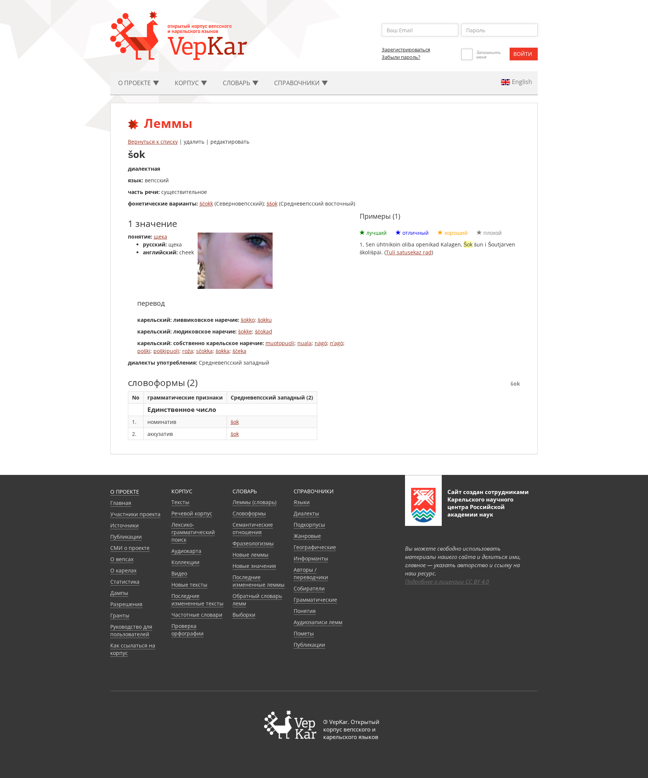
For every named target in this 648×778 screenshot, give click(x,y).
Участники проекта (135, 514)
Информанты (311, 558)
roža (187, 350)
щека (160, 236)
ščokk (206, 203)
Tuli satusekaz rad (409, 252)
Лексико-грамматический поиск (193, 532)
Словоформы (249, 513)
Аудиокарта (186, 550)
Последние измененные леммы (258, 581)
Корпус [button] (187, 83)
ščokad (263, 331)
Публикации (126, 536)
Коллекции (185, 562)
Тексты (180, 502)
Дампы (119, 592)
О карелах (123, 570)
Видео (179, 573)
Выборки (243, 614)
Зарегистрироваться (406, 49)
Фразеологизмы (253, 543)
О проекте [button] (135, 83)
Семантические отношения (252, 528)
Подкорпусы (309, 524)
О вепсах (122, 559)
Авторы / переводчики (311, 573)
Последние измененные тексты (197, 599)
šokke (245, 331)
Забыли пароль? (401, 57)
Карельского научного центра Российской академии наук (480, 507)
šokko (248, 319)
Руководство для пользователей (131, 630)
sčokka (204, 350)
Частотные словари (196, 614)
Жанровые (307, 535)
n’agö (336, 343)
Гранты (119, 615)
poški (143, 350)
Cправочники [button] (297, 83)
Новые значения (254, 565)
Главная (120, 502)
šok (235, 421)
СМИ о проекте (130, 547)
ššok (272, 203)
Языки (302, 502)
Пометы (304, 633)
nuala (304, 343)
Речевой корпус (191, 513)
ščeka (239, 350)
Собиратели (309, 588)
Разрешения (126, 604)
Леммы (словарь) (254, 502)
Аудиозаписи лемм (318, 622)
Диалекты (306, 513)
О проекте (124, 491)
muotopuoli (280, 343)
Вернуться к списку (153, 141)
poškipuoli (166, 350)
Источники (124, 525)
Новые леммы (250, 554)
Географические (315, 547)
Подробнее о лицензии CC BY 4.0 (447, 581)
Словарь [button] (237, 83)
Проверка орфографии (187, 629)
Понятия (305, 610)
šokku (265, 319)
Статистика (125, 581)
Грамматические (315, 599)
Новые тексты (189, 584)
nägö (321, 343)
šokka (223, 350)
